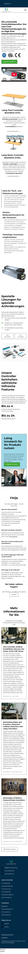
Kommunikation (5, 912)
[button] (7, 3)
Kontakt (14, 594)
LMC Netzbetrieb (5, 892)
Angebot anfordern (9, 61)
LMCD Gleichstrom (6, 897)
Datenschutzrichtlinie (7, 934)
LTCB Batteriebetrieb (7, 886)
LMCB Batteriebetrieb (7, 894)
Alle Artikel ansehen (9, 849)
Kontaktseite (13, 536)
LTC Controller (21, 336)
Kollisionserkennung (7, 909)
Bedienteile (4, 906)
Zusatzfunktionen (6, 915)
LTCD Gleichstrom (6, 889)
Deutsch (2, 949)
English (2, 951)
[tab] (14, 198)
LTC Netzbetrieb (5, 883)
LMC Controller (7, 336)
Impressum (4, 937)
